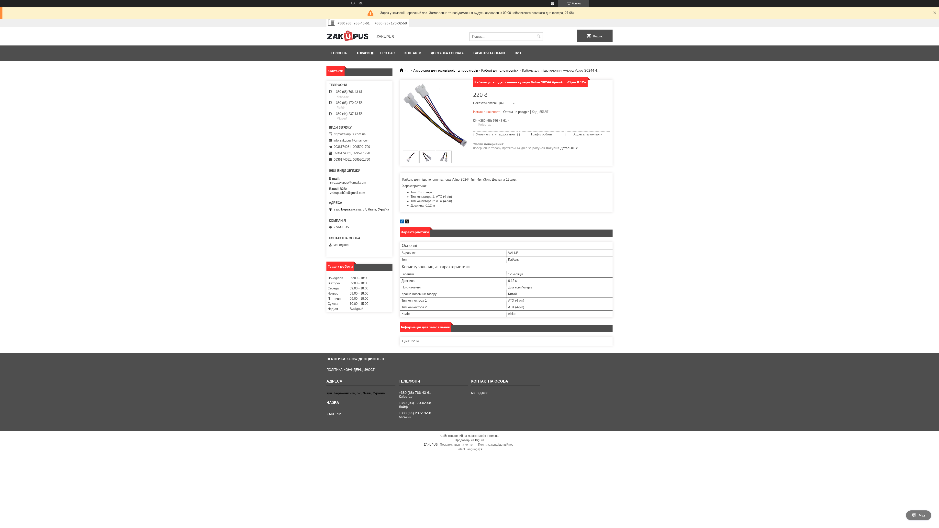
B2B (518, 53)
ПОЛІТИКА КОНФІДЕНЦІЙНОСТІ (351, 370)
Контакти (412, 53)
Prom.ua (493, 436)
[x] (407, 222)
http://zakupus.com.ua (350, 134)
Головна (339, 53)
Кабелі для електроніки (499, 70)
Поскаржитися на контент (458, 444)
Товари (363, 53)
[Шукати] (538, 36)
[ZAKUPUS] (348, 36)
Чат (922, 515)
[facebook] (402, 222)
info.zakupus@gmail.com (351, 140)
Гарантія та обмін (489, 53)
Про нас (387, 53)
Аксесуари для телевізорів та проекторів (445, 70)
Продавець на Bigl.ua (469, 440)
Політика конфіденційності (496, 444)
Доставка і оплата (447, 53)
